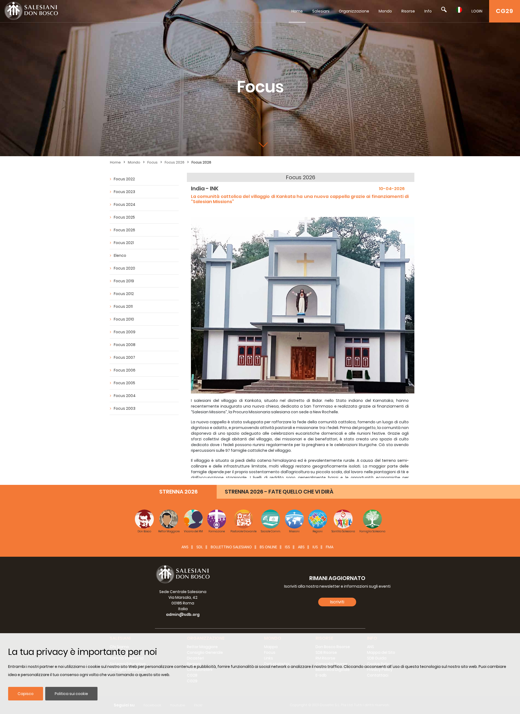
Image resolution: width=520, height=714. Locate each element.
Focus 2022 (124, 179)
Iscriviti (337, 602)
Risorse (408, 11)
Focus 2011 (123, 306)
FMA (329, 547)
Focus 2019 (124, 281)
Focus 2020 (124, 268)
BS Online (268, 547)
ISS (287, 547)
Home (297, 11)
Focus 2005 (124, 383)
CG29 (504, 11)
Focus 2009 (124, 332)
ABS (301, 547)
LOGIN (477, 11)
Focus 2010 (124, 319)
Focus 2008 (124, 344)
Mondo (385, 11)
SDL (199, 547)
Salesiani (320, 11)
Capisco (26, 693)
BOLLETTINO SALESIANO (231, 547)
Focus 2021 (124, 242)
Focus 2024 (124, 204)
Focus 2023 (124, 191)
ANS (184, 547)
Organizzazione (354, 11)
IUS (315, 547)
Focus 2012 (124, 293)
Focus (152, 162)
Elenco (120, 255)
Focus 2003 (124, 408)
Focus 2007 (124, 357)
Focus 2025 (124, 217)
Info (428, 11)
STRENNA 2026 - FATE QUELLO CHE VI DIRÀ (279, 491)
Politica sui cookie (71, 693)
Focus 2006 (124, 370)
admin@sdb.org (183, 614)
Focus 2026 (174, 162)
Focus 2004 (125, 395)
